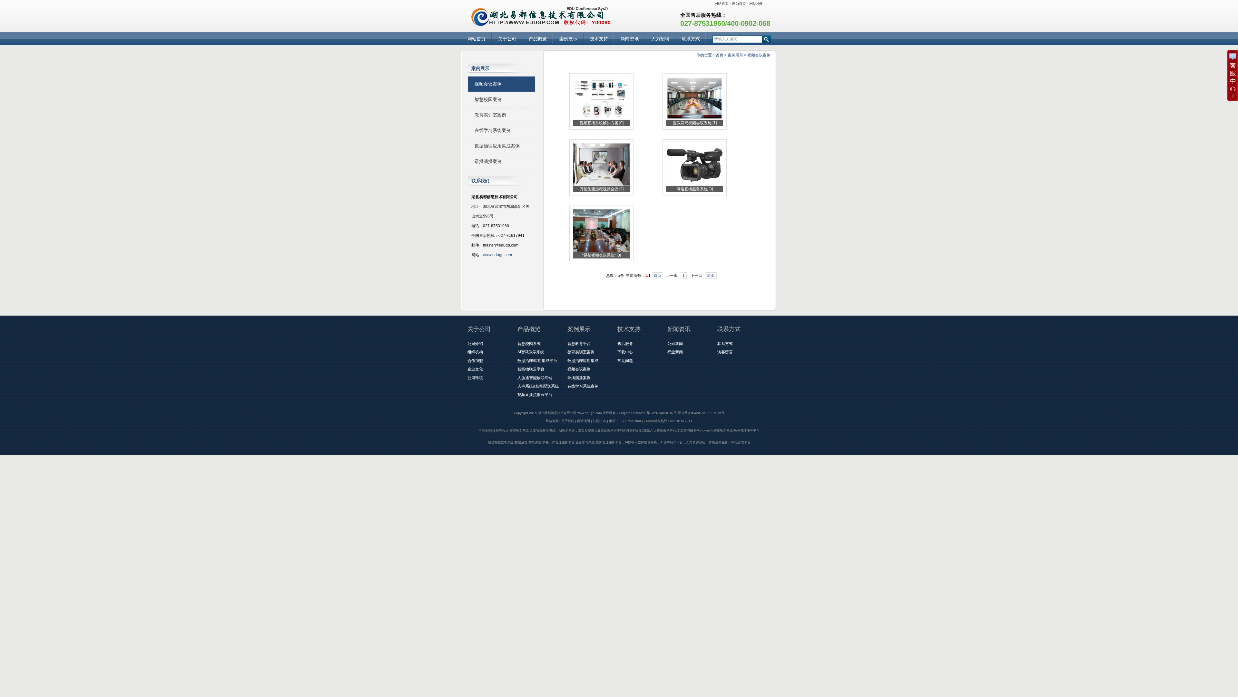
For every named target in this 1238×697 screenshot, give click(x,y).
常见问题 (625, 361)
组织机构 (475, 352)
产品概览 (538, 38)
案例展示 (568, 38)
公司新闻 (675, 343)
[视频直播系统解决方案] (601, 118)
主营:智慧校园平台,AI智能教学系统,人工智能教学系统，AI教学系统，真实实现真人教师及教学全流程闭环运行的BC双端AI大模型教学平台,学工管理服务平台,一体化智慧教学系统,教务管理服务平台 (619, 430)
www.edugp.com (497, 255)
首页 (719, 55)
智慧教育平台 (579, 343)
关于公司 (507, 38)
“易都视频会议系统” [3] (601, 255)
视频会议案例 (759, 55)
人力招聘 (660, 38)
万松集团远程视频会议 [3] (602, 189)
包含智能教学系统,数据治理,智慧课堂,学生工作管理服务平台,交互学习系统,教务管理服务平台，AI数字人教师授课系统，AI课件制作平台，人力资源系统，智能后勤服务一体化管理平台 (619, 442)
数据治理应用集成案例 (497, 145)
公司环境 (475, 378)
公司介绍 (475, 343)
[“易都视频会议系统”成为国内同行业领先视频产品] (601, 250)
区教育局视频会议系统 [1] (695, 123)
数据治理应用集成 (582, 361)
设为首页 (739, 3)
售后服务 (625, 343)
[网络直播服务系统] (694, 184)
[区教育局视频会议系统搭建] (694, 118)
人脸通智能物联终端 (534, 378)
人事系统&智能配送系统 (538, 386)
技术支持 (599, 38)
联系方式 (691, 38)
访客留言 (725, 352)
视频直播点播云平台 (534, 394)
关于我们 (567, 421)
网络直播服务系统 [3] (695, 189)
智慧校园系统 (529, 343)
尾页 (711, 275)
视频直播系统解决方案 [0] (602, 123)
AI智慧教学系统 (530, 352)
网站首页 (721, 3)
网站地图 (756, 3)
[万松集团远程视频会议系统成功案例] (601, 184)
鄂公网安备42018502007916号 (701, 413)
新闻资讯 (630, 38)
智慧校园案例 (488, 99)
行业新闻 (675, 352)
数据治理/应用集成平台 (537, 361)
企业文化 (475, 369)
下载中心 (625, 352)
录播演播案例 (488, 161)
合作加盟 (475, 361)
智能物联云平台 (531, 369)
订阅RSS (599, 421)
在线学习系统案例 (493, 130)
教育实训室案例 (490, 114)
